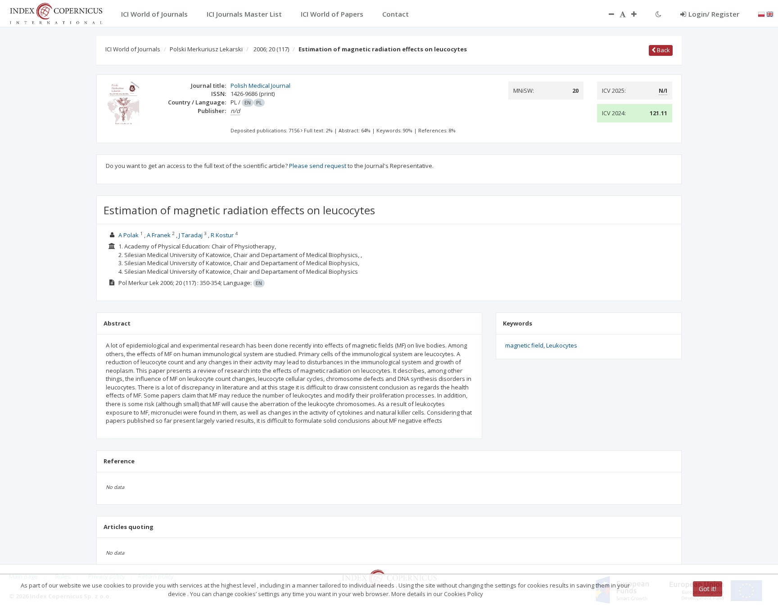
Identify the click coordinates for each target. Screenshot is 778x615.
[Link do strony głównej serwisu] (56, 13)
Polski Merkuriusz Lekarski (206, 49)
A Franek (159, 235)
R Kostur (222, 235)
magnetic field (524, 345)
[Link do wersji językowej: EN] (769, 13)
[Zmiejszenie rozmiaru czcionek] (607, 14)
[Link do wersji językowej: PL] (761, 13)
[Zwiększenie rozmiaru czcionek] (638, 14)
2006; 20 (271, 49)
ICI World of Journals (132, 49)
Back (663, 50)
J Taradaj (191, 235)
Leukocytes (561, 345)
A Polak (128, 235)
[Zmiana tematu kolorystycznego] (658, 14)
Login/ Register (713, 13)
